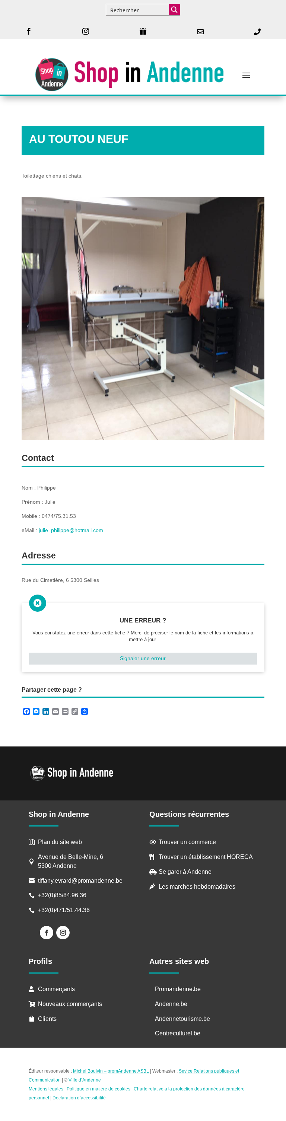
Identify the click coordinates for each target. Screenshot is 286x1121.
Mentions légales (46, 1089)
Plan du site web (60, 842)
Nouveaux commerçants (70, 1004)
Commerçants (56, 989)
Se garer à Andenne (185, 872)
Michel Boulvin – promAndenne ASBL (111, 1071)
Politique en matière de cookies (98, 1089)
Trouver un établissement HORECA (206, 857)
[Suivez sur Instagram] (63, 932)
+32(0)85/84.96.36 (62, 895)
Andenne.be (171, 1004)
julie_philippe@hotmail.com (71, 530)
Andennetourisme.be (182, 1019)
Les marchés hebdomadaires (197, 886)
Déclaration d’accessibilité (79, 1098)
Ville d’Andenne (85, 1080)
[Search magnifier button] (174, 9)
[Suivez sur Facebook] (46, 932)
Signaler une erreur (143, 658)
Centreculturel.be (177, 1033)
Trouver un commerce (187, 842)
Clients (47, 1019)
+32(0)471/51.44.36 (64, 910)
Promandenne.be (178, 989)
